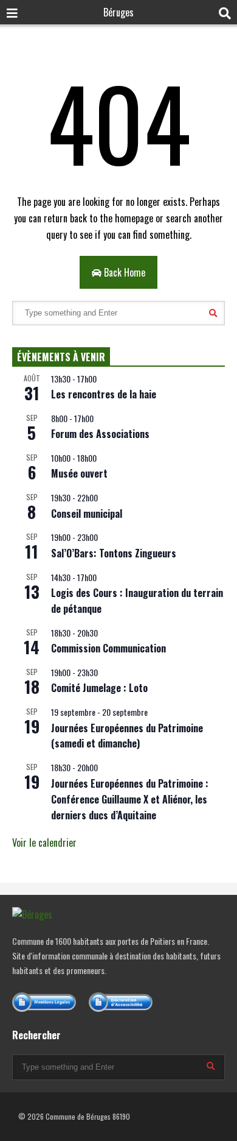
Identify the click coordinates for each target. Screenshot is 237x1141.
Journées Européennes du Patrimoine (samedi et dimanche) (127, 736)
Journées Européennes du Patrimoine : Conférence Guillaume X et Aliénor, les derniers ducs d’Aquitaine (129, 799)
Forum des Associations (100, 433)
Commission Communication (108, 648)
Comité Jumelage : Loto (99, 687)
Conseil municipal (86, 513)
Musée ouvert (79, 473)
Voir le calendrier (44, 842)
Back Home (123, 272)
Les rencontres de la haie (103, 394)
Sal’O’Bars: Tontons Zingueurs (113, 553)
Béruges (118, 12)
